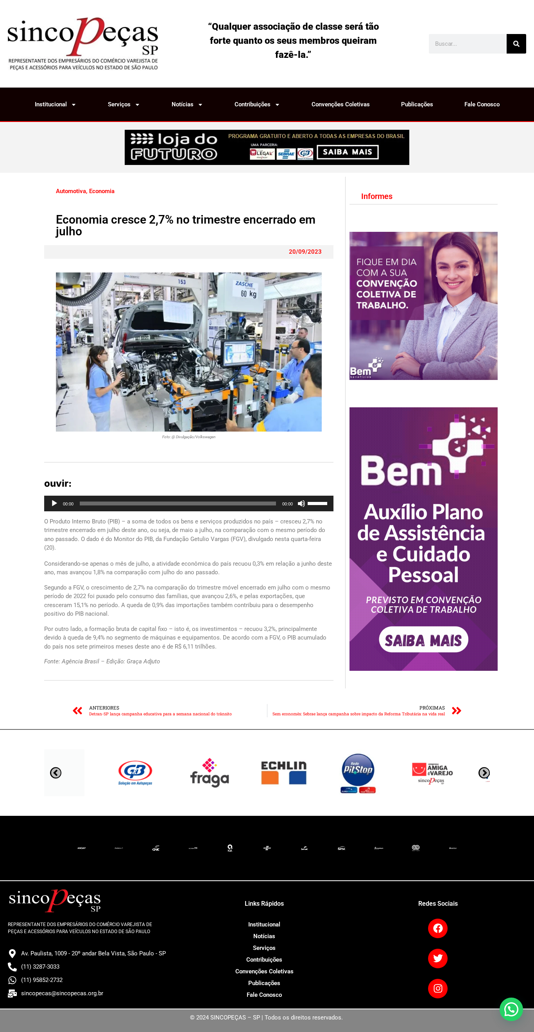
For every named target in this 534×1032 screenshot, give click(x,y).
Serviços (119, 104)
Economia (102, 191)
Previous (484, 772)
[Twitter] (438, 958)
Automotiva (71, 191)
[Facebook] (438, 928)
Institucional (51, 104)
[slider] (319, 503)
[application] (188, 503)
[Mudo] (301, 503)
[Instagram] (438, 988)
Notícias (183, 104)
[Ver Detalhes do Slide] (267, 147)
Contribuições (253, 104)
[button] (511, 1009)
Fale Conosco (482, 104)
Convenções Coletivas (341, 104)
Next (55, 772)
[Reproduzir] (54, 503)
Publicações (417, 104)
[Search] (516, 44)
